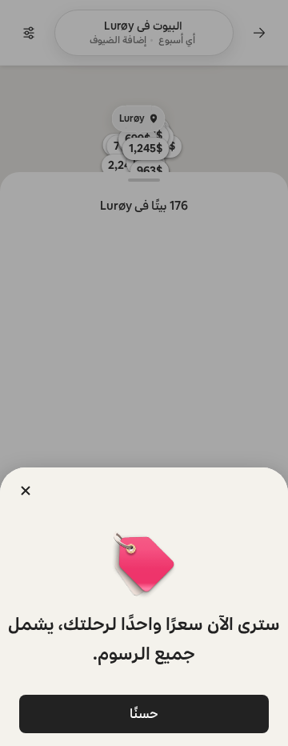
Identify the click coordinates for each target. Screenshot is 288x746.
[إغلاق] (25, 490)
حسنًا (144, 713)
